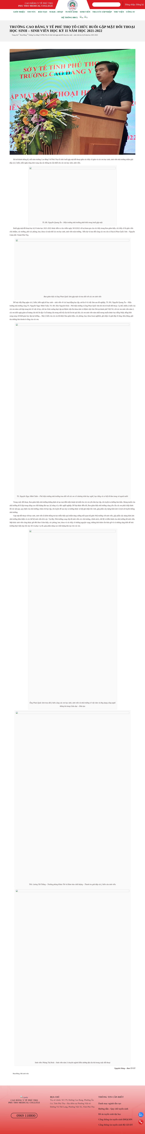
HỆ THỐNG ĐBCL (69, 17)
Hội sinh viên (24, 1073)
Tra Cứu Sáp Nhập (102, 12)
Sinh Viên (85, 12)
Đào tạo (42, 12)
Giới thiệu (19, 12)
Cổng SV (130, 12)
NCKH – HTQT (56, 12)
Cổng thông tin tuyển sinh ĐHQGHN (115, 1119)
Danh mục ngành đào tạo (109, 1103)
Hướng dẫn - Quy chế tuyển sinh (113, 1108)
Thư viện (119, 12)
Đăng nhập (130, 4)
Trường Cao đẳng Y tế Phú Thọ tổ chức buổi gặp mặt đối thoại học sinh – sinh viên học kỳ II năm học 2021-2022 (63, 35)
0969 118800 (25, 1115)
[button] (95, 4)
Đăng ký (140, 4)
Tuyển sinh (71, 12)
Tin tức (31, 12)
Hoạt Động (23, 35)
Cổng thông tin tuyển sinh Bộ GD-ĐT (115, 1124)
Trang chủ (15, 35)
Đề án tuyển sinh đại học (109, 1114)
